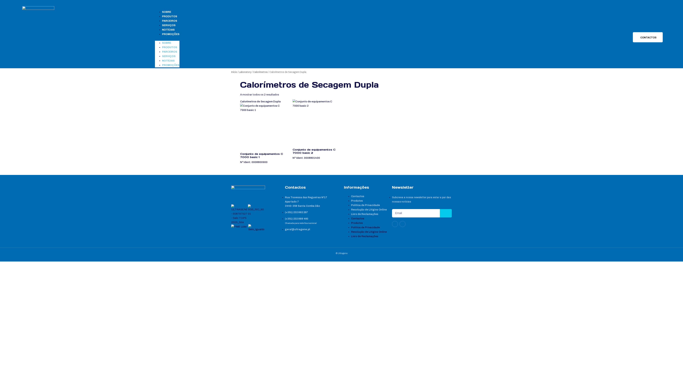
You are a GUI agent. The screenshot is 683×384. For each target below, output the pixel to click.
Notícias (168, 29)
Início (234, 72)
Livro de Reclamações (364, 214)
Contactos (357, 196)
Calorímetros (260, 72)
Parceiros (169, 21)
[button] (167, 38)
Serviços (169, 25)
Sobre (166, 12)
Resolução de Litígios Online (369, 209)
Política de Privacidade (365, 205)
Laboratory (245, 72)
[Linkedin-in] (395, 224)
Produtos (169, 16)
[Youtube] (402, 224)
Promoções (170, 34)
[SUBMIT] (446, 213)
